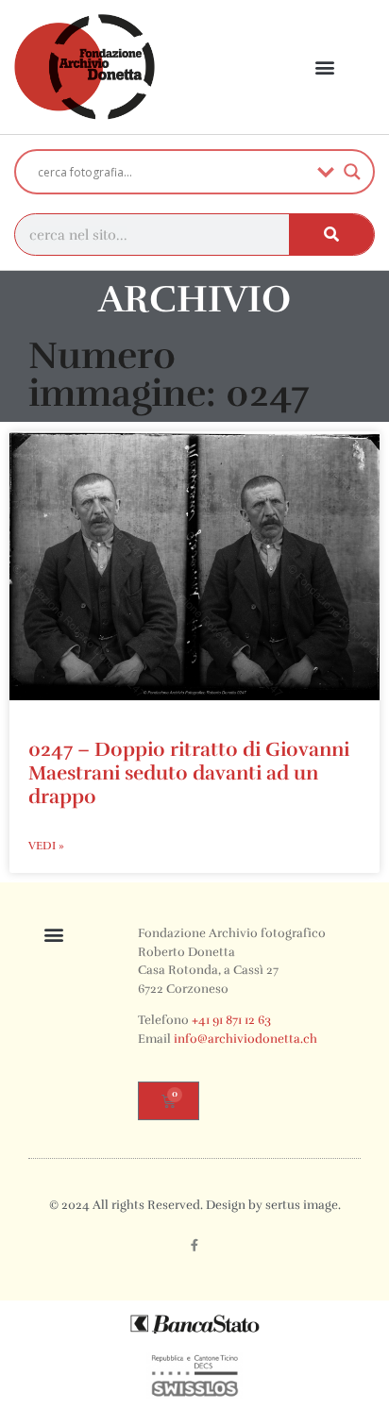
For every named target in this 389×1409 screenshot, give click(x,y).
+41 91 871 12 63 (231, 1020)
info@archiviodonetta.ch (245, 1039)
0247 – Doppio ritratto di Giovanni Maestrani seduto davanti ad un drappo (188, 773)
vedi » (46, 845)
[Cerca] (331, 234)
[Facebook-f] (194, 1245)
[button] (325, 67)
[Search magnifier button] (352, 172)
